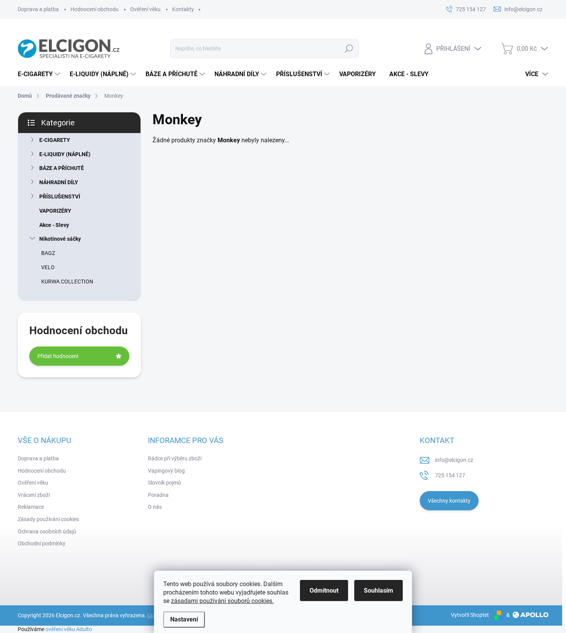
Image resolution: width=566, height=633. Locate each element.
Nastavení (184, 619)
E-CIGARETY (54, 140)
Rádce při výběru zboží (174, 458)
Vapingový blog (166, 471)
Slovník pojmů (164, 483)
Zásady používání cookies (48, 519)
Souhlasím (378, 590)
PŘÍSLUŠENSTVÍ (59, 196)
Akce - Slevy (54, 225)
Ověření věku (145, 9)
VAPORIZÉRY (55, 211)
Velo (48, 267)
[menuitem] (40, 74)
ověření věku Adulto (68, 629)
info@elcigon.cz (454, 460)
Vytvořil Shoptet (470, 615)
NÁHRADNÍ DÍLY (58, 182)
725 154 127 (450, 475)
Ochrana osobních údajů (47, 531)
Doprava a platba (38, 9)
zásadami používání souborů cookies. (222, 601)
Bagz (48, 253)
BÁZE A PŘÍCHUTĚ (61, 168)
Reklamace (31, 507)
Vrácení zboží (34, 495)
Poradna (158, 495)
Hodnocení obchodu (94, 9)
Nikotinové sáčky (60, 239)
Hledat (349, 48)
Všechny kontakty (449, 501)
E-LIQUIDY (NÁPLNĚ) (64, 154)
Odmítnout (324, 590)
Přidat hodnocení (57, 356)
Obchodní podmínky (41, 543)
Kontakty (183, 9)
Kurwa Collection (67, 281)
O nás (155, 507)
